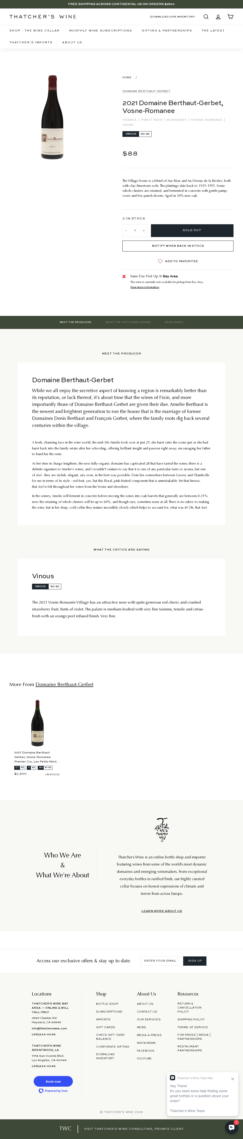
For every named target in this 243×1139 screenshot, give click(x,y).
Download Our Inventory (172, 17)
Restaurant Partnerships (190, 1048)
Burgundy (177, 120)
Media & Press (149, 1035)
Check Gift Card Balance (110, 1037)
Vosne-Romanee (207, 120)
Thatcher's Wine (119, 1112)
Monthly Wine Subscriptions (100, 30)
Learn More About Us (161, 911)
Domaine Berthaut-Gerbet (146, 91)
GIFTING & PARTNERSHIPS (167, 30)
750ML (128, 125)
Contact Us (147, 1011)
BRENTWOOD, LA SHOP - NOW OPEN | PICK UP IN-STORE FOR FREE (121, 4)
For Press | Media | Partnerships (194, 1037)
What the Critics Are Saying (128, 322)
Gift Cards (105, 1027)
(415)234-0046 (44, 1034)
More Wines (174, 322)
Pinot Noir (152, 120)
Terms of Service (193, 1027)
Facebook (145, 1050)
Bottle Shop (107, 1004)
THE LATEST (213, 30)
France (130, 120)
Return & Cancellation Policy (190, 1007)
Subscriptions (109, 1011)
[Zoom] (52, 118)
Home (126, 77)
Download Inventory (105, 1056)
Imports (103, 1019)
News (141, 1027)
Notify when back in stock (178, 246)
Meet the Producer (75, 322)
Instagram (146, 1043)
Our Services (149, 1019)
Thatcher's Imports (31, 42)
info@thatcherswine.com (49, 1028)
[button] (53, 1081)
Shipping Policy (191, 1019)
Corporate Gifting (112, 1046)
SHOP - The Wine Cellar (34, 30)
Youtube (144, 1058)
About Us (72, 42)
